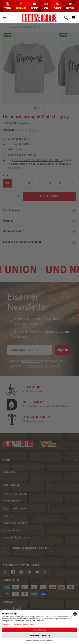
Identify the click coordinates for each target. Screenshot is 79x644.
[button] (4, 17)
